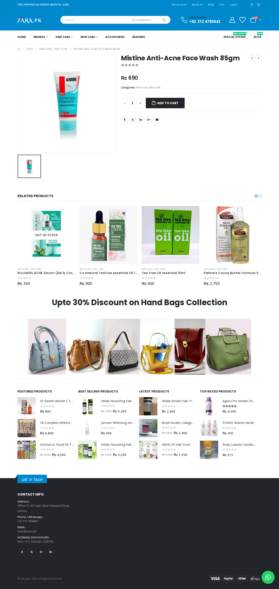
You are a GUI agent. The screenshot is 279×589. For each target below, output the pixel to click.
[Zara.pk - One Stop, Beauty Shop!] (29, 20)
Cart (221, 4)
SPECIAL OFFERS (234, 35)
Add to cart (168, 103)
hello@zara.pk (27, 531)
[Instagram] (258, 4)
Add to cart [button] (130, 213)
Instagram (41, 552)
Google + (148, 119)
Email (156, 119)
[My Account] (232, 20)
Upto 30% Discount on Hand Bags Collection (139, 302)
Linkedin (51, 552)
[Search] (164, 20)
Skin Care (87, 37)
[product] (108, 235)
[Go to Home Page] (18, 49)
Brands (39, 37)
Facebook (124, 119)
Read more (68, 213)
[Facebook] (252, 4)
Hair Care (63, 37)
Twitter (132, 119)
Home (21, 37)
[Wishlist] (242, 20)
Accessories (115, 37)
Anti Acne (142, 87)
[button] (256, 196)
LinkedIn (140, 119)
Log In (233, 4)
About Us (197, 4)
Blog (211, 4)
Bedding (138, 37)
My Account (179, 4)
